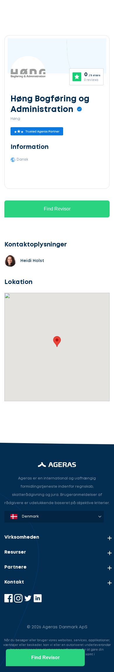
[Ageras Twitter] (28, 601)
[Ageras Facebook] (9, 601)
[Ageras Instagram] (19, 601)
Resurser (15, 552)
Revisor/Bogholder (30, 391)
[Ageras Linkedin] (37, 601)
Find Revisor (57, 208)
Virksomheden (21, 537)
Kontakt (14, 582)
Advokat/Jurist (26, 418)
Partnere (15, 567)
